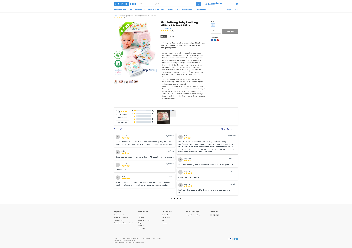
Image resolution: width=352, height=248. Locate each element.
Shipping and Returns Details (124, 223)
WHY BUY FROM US (132, 238)
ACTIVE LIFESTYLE (137, 10)
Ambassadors (166, 223)
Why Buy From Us (144, 220)
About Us (141, 226)
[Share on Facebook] (212, 40)
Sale (163, 220)
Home (116, 16)
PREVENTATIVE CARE (156, 10)
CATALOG (122, 238)
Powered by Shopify (138, 243)
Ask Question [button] (122, 122)
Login (229, 10)
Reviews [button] (118, 129)
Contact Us (142, 228)
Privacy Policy (118, 220)
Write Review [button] (122, 118)
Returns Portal (119, 215)
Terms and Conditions (121, 218)
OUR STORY (147, 238)
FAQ (141, 238)
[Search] (198, 4)
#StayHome (201, 10)
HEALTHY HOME (120, 10)
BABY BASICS (173, 10)
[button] (207, 152)
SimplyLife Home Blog (193, 215)
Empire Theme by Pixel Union (123, 243)
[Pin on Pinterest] (218, 40)
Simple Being (167, 29)
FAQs (139, 223)
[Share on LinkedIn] (215, 40)
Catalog (141, 218)
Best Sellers (166, 215)
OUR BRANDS (187, 10)
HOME (116, 238)
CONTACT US (157, 238)
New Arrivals (166, 218)
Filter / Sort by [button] (227, 129)
